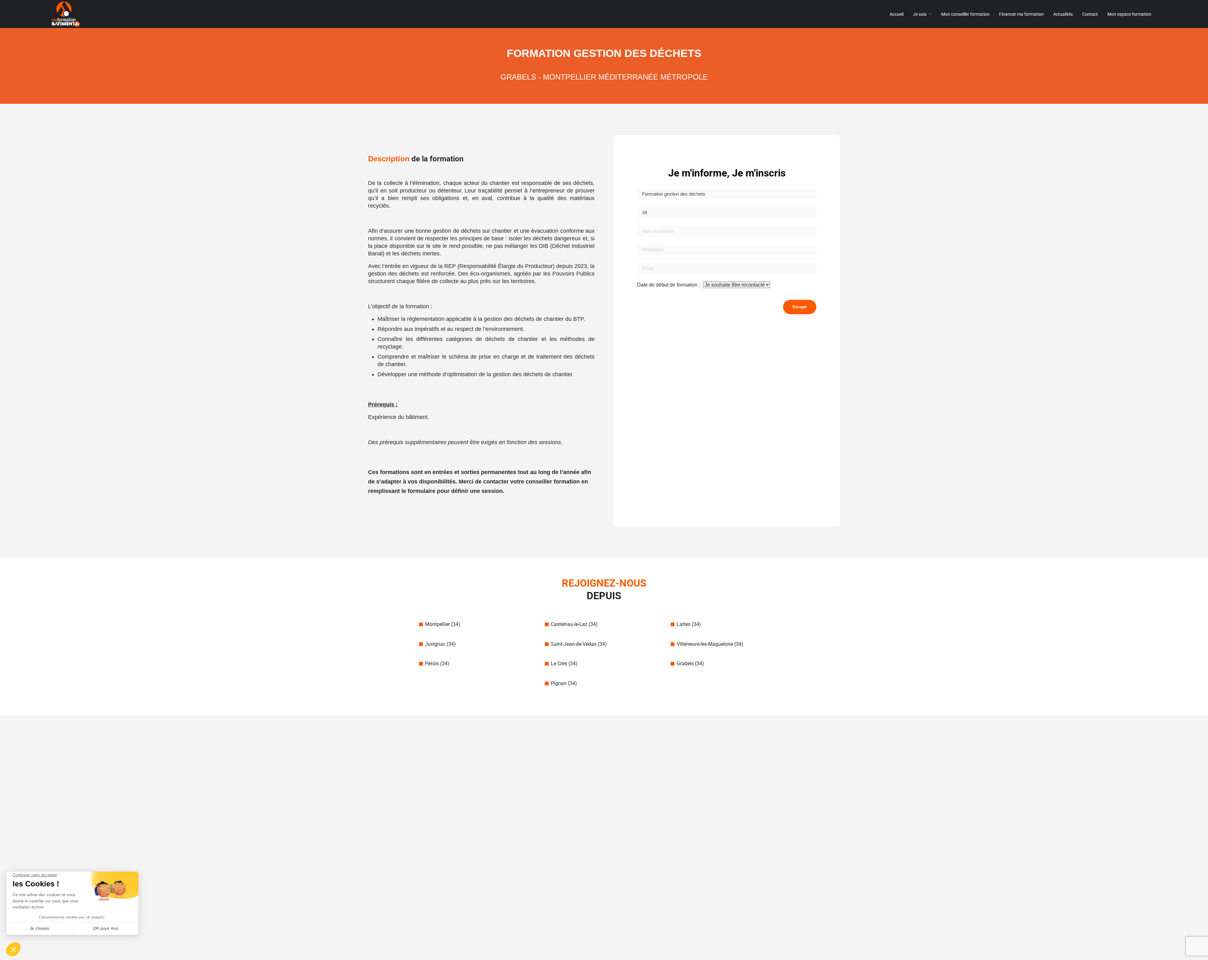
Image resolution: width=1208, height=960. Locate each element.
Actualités (1063, 14)
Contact (1090, 14)
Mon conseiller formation (965, 14)
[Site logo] (66, 14)
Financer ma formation (1021, 14)
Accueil (896, 14)
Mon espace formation (1129, 14)
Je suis (919, 14)
